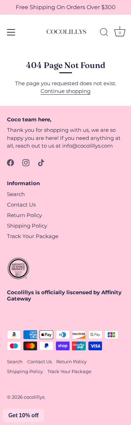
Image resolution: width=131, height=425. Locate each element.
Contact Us (21, 204)
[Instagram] (25, 162)
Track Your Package (32, 236)
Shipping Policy (27, 225)
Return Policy (24, 215)
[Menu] (11, 32)
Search (16, 194)
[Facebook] (10, 162)
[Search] (104, 33)
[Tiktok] (41, 162)
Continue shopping (65, 91)
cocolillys (34, 397)
